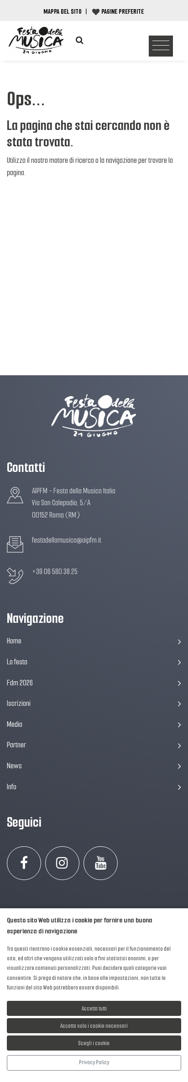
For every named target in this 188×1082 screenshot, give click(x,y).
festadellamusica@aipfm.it (66, 540)
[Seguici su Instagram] (62, 863)
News (14, 766)
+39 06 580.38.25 (55, 571)
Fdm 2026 (20, 683)
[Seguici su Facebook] (24, 863)
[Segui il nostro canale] (101, 863)
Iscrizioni (19, 703)
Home (14, 641)
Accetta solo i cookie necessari (94, 1026)
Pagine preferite (122, 11)
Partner (16, 745)
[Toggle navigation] (161, 46)
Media (14, 724)
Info (11, 787)
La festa (17, 662)
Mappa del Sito (62, 11)
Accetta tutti (94, 1008)
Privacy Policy (94, 1062)
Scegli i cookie (94, 1043)
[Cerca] (79, 40)
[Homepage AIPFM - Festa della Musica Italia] (36, 40)
